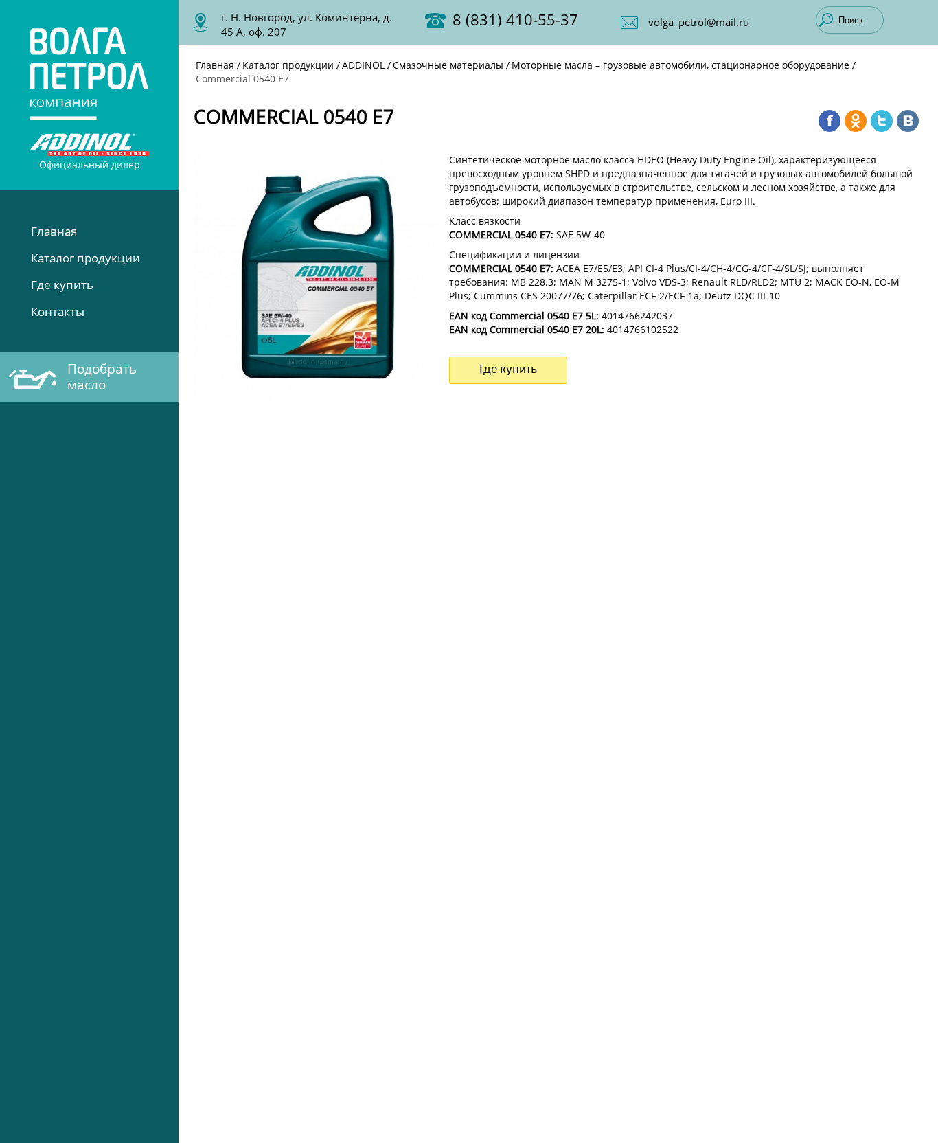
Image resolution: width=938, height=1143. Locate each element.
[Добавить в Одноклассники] (856, 121)
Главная (54, 231)
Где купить (62, 285)
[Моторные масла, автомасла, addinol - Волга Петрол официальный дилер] (89, 71)
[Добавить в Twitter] (882, 121)
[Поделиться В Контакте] (908, 121)
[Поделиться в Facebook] (829, 121)
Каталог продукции (85, 258)
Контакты (57, 311)
